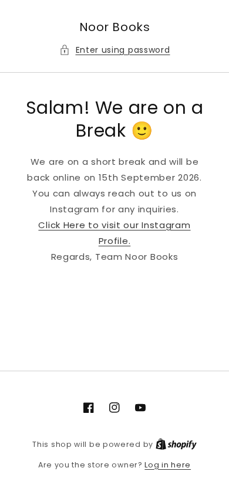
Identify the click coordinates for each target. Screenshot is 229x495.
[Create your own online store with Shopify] (176, 444)
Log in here (167, 464)
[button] (114, 50)
